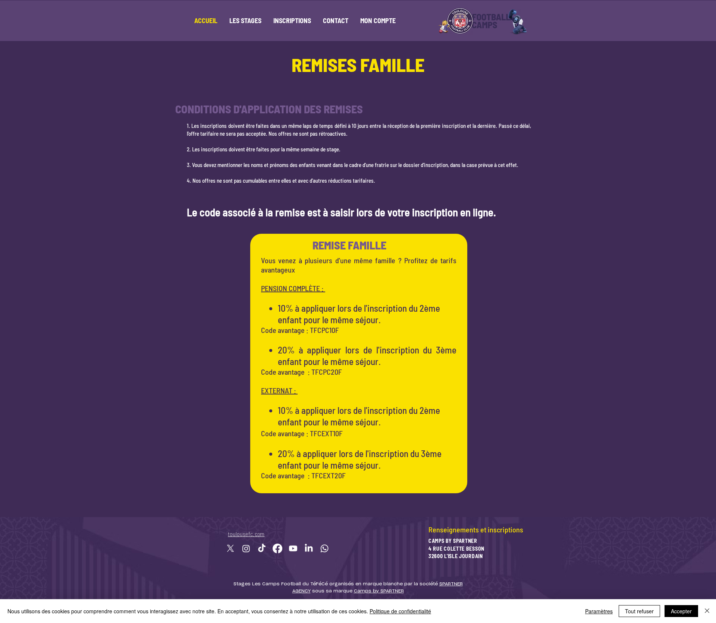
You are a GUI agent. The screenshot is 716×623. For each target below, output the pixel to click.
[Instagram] (246, 548)
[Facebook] (277, 548)
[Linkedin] (309, 548)
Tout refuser (639, 611)
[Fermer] (707, 611)
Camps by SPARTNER (379, 591)
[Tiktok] (262, 548)
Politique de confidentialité (400, 611)
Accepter (681, 611)
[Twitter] (230, 548)
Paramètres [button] (599, 611)
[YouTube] (293, 548)
